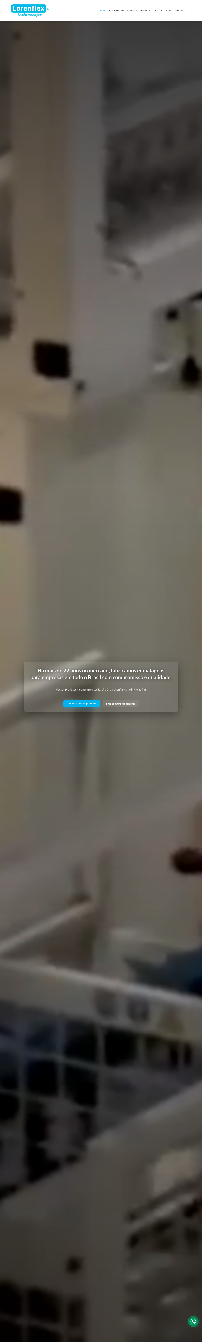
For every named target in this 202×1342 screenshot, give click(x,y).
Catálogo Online (163, 10)
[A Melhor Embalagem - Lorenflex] (30, 10)
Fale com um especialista (120, 703)
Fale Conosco (182, 10)
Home (103, 10)
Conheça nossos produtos (82, 703)
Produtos (145, 10)
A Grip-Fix (132, 10)
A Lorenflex (115, 10)
